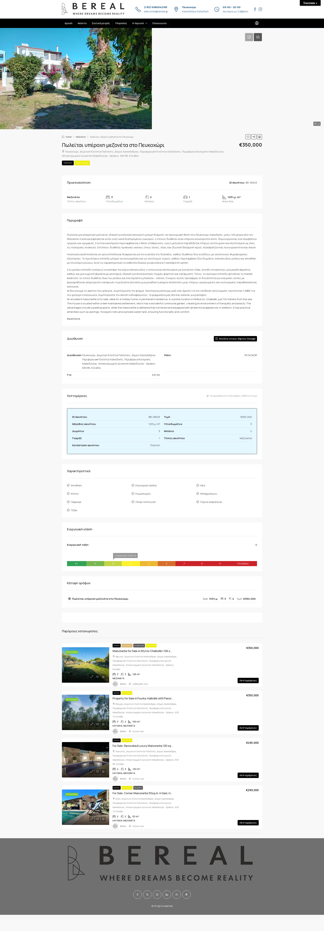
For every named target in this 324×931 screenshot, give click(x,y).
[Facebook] (137, 894)
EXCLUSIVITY (127, 645)
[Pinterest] (186, 894)
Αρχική (68, 23)
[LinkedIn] (167, 894)
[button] (248, 136)
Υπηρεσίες (121, 23)
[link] (85, 665)
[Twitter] (147, 894)
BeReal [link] (123, 684)
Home (69, 136)
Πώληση (68, 162)
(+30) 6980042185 (155, 7)
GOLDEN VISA (139, 645)
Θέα (202, 485)
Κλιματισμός (143, 493)
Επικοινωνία (160, 23)
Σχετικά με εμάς (101, 23)
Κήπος (75, 493)
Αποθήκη (76, 485)
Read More (73, 319)
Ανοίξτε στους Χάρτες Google (237, 338)
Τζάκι (74, 510)
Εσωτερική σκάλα (146, 485)
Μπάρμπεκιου (208, 493)
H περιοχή (138, 23)
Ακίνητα (82, 23)
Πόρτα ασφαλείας (211, 502)
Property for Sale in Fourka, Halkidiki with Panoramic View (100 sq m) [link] (155, 698)
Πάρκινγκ (76, 502)
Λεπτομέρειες (248, 680)
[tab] (249, 37)
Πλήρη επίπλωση (146, 502)
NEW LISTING (82, 162)
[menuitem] (256, 23)
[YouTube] (176, 894)
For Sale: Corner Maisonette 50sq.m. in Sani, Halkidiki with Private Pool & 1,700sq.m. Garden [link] (170, 793)
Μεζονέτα (81, 136)
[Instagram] (157, 894)
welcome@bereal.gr (156, 11)
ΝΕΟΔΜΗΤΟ (138, 788)
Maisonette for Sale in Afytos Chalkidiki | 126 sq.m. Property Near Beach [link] (157, 651)
